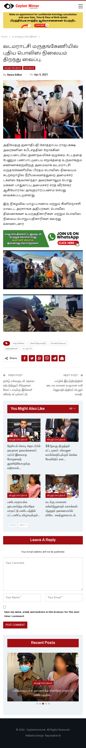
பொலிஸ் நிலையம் (58, 343)
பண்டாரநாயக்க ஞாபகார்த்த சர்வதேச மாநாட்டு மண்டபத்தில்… (43, 693)
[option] (43, 678)
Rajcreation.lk (53, 735)
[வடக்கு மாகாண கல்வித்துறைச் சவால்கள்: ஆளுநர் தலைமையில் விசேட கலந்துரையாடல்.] (62, 486)
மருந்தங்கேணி (11, 348)
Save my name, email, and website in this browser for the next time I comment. (41, 614)
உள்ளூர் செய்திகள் (12, 68)
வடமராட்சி (27, 348)
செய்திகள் (29, 68)
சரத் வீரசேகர (19, 343)
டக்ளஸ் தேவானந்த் (37, 343)
